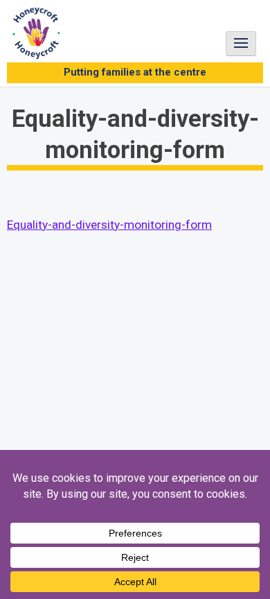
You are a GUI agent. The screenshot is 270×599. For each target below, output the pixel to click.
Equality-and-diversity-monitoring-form (109, 225)
